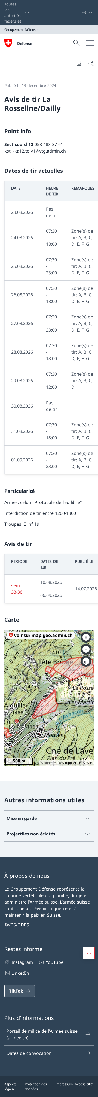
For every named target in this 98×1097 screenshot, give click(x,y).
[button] (89, 953)
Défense (24, 43)
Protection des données (36, 1086)
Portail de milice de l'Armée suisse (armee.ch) (42, 1034)
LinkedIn (20, 973)
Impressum (64, 1084)
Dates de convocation (29, 1053)
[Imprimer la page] (79, 63)
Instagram (22, 962)
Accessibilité (84, 1084)
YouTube (54, 962)
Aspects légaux (10, 1086)
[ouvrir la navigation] (90, 43)
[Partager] (91, 63)
